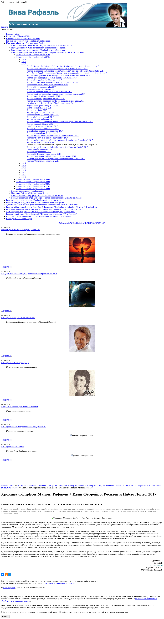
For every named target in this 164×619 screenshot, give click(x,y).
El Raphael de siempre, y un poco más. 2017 (45, 131)
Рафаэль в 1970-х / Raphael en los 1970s (33, 186)
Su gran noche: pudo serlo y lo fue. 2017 (43, 105)
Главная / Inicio (12, 34)
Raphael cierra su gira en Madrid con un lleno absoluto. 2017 (51, 156)
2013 (24, 170)
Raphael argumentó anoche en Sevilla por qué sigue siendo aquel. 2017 (55, 101)
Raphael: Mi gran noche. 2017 (39, 152)
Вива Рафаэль (9, 588)
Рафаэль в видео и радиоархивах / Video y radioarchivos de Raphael (35, 202)
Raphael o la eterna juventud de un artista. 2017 (46, 98)
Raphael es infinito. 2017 (37, 110)
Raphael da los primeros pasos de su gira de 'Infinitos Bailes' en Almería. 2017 (58, 75)
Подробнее (6, 267)
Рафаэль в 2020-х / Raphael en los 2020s (33, 55)
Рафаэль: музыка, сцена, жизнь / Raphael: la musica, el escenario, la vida (41, 45)
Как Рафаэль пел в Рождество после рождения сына (23, 427)
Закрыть (5, 617)
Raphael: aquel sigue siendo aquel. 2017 (43, 115)
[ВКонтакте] (2, 574)
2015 (24, 165)
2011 (23, 175)
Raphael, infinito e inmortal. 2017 (40, 117)
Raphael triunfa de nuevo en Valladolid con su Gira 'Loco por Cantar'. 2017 (57, 147)
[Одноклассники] (6, 574)
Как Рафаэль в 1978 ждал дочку (15, 363)
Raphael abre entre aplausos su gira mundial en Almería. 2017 (52, 78)
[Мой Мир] (9, 574)
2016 (24, 163)
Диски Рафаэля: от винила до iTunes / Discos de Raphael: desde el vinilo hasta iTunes (42, 205)
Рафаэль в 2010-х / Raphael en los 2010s (33, 57)
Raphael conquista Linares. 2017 (40, 124)
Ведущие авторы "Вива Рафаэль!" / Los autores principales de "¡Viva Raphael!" (39, 216)
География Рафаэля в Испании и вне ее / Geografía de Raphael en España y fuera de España (44, 209)
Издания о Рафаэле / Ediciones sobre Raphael (30, 193)
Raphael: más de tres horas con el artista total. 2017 (47, 85)
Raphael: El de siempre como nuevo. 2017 (44, 154)
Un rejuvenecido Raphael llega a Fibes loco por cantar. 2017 (51, 103)
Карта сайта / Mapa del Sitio (18, 36)
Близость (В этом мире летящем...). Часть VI (20, 230)
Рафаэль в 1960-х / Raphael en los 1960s (33, 188)
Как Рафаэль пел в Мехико (12, 447)
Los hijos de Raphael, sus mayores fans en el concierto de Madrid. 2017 (56, 158)
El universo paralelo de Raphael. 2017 (42, 133)
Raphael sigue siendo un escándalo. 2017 (43, 96)
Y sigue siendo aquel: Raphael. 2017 (41, 89)
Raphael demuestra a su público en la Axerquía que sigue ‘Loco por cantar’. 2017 (60, 122)
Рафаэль (4, 27)
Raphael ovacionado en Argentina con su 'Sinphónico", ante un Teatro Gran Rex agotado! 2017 (65, 71)
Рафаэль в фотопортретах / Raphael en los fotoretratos (28, 41)
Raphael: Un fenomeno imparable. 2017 (43, 161)
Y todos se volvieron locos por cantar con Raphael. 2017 (49, 92)
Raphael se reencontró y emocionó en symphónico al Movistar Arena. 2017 (57, 68)
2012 (24, 172)
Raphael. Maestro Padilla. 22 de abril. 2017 (44, 80)
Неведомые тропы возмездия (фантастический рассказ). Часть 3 (29, 274)
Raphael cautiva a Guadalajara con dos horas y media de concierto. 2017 (56, 94)
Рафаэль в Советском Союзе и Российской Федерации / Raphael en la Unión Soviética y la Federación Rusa (51, 207)
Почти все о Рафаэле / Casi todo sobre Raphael (25, 43)
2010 (24, 177)
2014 (24, 168)
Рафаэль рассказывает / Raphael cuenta (27, 191)
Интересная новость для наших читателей (19, 407)
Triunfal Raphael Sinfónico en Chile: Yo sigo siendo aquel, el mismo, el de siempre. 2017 (63, 66)
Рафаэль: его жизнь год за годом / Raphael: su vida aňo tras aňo (38, 50)
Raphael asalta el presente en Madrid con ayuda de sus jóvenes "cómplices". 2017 (60, 140)
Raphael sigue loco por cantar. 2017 (41, 112)
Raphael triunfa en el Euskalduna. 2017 (43, 128)
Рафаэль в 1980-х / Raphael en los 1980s (33, 184)
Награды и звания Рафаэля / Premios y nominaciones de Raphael (38, 48)
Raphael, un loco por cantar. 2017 (40, 142)
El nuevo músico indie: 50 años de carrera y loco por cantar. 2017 (53, 82)
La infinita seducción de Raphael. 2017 (42, 126)
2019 (24, 59)
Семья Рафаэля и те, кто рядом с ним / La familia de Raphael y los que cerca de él (40, 212)
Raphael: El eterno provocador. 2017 (41, 87)
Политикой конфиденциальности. (60, 583)
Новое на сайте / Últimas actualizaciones (23, 38)
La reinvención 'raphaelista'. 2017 (40, 149)
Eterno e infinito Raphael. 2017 (39, 108)
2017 (24, 64)
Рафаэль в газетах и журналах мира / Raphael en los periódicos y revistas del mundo (46, 198)
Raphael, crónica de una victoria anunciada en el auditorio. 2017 (53, 135)
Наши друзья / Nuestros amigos (19, 218)
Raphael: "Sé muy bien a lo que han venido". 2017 (47, 138)
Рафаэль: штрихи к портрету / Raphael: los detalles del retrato (37, 195)
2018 (24, 62)
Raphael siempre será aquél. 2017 (40, 119)
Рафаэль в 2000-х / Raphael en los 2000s (33, 179)
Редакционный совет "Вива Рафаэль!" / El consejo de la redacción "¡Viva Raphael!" (41, 214)
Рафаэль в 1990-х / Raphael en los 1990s (33, 182)
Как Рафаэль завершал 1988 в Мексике (18, 317)
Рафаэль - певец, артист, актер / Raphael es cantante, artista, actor (33, 200)
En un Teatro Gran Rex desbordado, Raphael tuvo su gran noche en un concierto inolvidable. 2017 (67, 73)
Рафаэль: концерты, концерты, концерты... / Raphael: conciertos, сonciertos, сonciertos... (48, 52)
